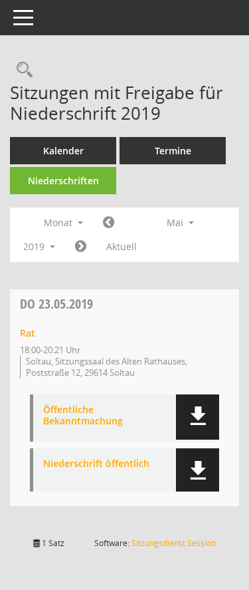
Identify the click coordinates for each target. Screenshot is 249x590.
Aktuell (121, 246)
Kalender (63, 150)
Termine (173, 150)
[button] (197, 417)
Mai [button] (176, 222)
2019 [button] (35, 246)
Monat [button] (59, 222)
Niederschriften (63, 180)
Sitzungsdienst (173, 543)
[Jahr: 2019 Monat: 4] (108, 223)
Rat (27, 333)
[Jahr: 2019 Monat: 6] (80, 247)
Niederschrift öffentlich (96, 464)
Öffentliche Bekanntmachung (83, 415)
